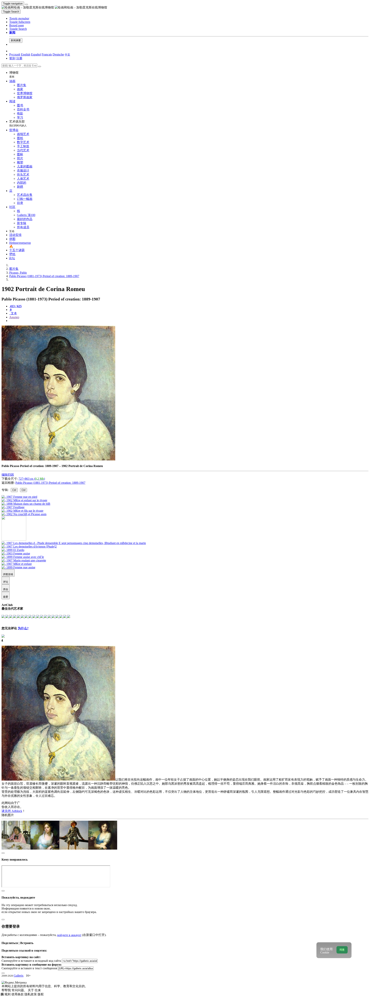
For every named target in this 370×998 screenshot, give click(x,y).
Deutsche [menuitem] (58, 54)
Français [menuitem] (47, 54)
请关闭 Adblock (12, 811)
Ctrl (14, 490)
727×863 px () (31, 478)
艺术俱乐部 (18, 123)
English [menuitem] (25, 54)
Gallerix (19, 975)
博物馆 (13, 74)
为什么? (23, 628)
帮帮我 (7, 990)
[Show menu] (26, 4)
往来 (38, 990)
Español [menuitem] (36, 54)
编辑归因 (8, 474)
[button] (19, 18)
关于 (31, 990)
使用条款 (17, 994)
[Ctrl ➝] (74, 543)
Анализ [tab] (14, 317)
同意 (342, 949)
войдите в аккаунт (69, 935)
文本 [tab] (13, 313)
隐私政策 (31, 994)
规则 (7, 994)
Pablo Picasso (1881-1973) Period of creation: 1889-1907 (50, 482)
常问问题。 (20, 990)
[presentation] (188, 320)
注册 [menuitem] (19, 58)
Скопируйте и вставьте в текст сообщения (29, 968)
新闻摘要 (16, 40)
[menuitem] (67, 54)
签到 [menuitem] (12, 58)
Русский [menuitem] (14, 54)
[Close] (39, 66)
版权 (41, 994)
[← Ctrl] (24, 514)
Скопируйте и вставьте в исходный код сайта (31, 960)
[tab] (15, 306)
